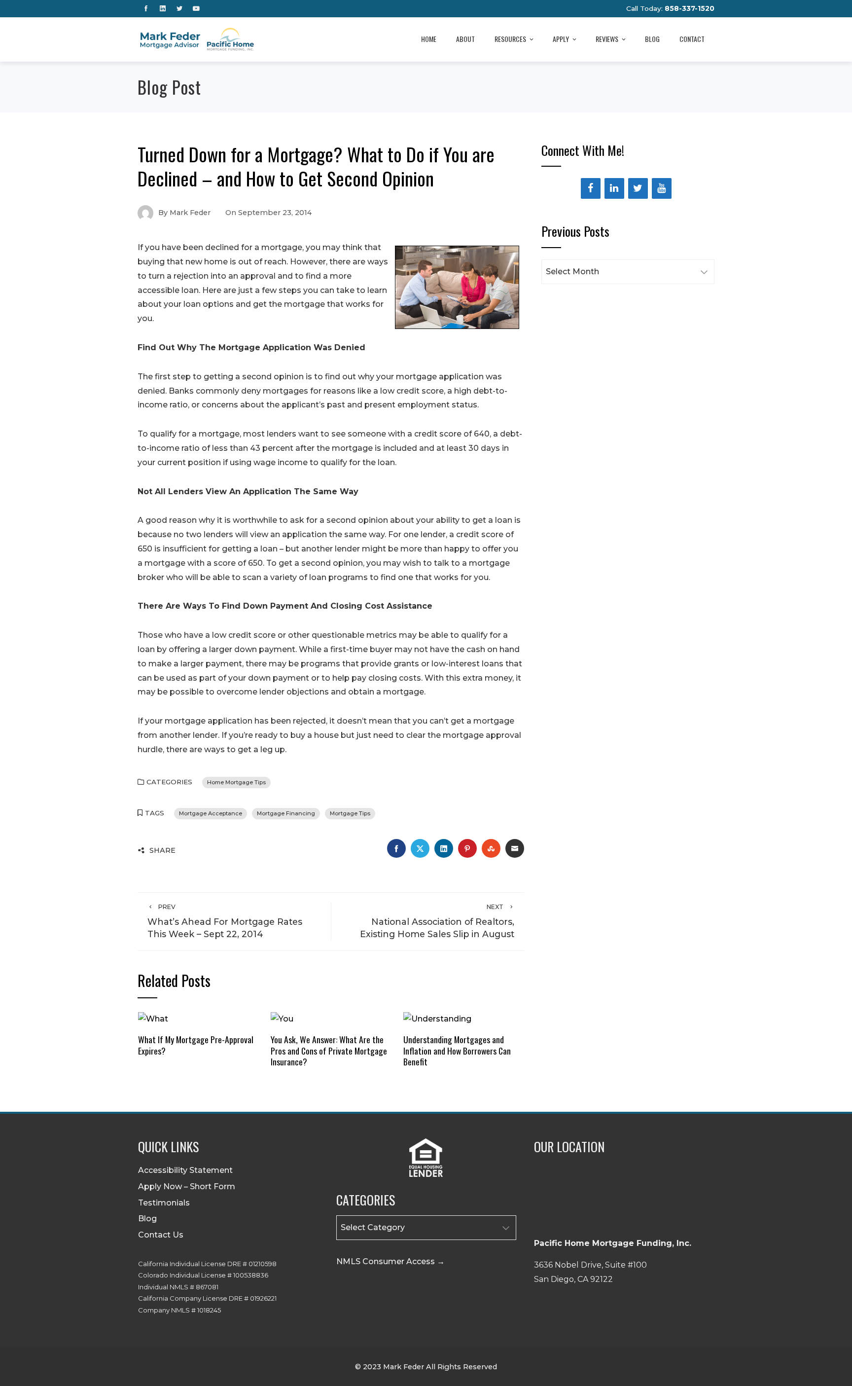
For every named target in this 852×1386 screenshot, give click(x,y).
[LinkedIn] (614, 188)
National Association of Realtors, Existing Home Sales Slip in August (437, 921)
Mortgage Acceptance (210, 813)
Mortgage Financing (286, 813)
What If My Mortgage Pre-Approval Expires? (195, 1045)
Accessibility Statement (185, 1170)
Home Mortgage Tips (236, 782)
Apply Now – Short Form (186, 1186)
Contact (692, 39)
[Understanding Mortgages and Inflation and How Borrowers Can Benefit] (437, 1018)
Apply (561, 39)
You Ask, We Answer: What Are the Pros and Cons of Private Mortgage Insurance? (329, 1050)
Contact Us (160, 1235)
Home (428, 39)
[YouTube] (662, 188)
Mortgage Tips (350, 813)
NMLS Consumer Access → (390, 1261)
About (465, 39)
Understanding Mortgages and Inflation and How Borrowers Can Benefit (457, 1050)
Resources (510, 39)
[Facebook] (591, 188)
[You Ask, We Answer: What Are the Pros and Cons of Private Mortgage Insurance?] (282, 1018)
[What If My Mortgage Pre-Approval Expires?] (153, 1018)
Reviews (607, 39)
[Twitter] (638, 188)
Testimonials (164, 1202)
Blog (652, 39)
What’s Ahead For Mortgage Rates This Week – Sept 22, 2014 (224, 921)
